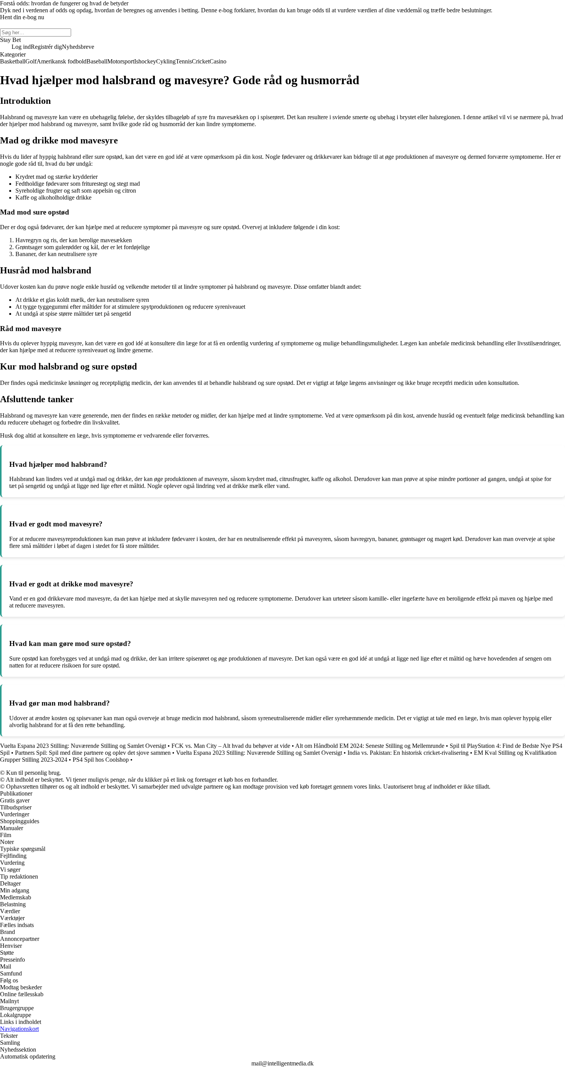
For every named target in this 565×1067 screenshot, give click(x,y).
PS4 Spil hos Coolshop (101, 759)
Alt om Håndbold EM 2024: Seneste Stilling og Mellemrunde (369, 745)
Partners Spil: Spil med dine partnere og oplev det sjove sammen (93, 752)
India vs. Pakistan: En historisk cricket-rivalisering (408, 752)
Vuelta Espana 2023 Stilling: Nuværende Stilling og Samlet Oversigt (83, 745)
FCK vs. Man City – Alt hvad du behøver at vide (230, 745)
